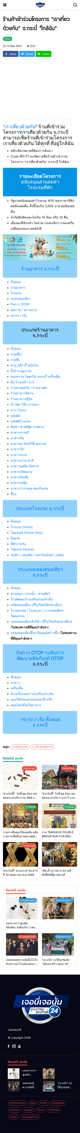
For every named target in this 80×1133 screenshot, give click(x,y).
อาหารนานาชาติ (22, 460)
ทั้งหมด (16, 282)
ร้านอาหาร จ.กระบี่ (40, 269)
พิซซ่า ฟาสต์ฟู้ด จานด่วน (27, 427)
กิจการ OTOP (20, 304)
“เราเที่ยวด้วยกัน (19, 127)
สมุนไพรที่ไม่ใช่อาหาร (26, 705)
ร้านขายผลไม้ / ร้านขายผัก (29, 388)
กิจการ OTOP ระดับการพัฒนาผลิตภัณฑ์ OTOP (40, 655)
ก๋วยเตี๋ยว (17, 354)
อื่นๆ (14, 494)
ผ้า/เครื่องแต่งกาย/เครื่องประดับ (32, 694)
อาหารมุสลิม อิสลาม (25, 466)
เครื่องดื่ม (17, 688)
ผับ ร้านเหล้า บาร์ (22, 382)
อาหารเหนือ (19, 483)
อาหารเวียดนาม (21, 472)
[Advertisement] (40, 86)
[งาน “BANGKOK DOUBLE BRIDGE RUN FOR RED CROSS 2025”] (59, 815)
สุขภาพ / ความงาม (24, 310)
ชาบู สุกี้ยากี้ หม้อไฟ (24, 365)
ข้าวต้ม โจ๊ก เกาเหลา (25, 404)
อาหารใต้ (17, 449)
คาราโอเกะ (18, 410)
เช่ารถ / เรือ (19, 315)
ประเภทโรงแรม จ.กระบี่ (40, 508)
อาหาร (15, 683)
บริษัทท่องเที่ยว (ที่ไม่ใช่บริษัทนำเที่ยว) (36, 605)
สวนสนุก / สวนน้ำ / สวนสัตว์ (30, 594)
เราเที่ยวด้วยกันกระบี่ (42, 746)
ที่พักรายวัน (18, 544)
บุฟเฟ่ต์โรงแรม (21, 421)
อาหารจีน (17, 438)
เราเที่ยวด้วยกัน (20, 746)
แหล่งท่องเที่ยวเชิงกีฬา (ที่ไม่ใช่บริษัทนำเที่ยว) (41, 621)
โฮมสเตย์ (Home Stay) (27, 533)
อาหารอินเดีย (20, 477)
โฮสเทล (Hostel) (22, 549)
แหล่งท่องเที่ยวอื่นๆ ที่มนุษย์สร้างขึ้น (35, 633)
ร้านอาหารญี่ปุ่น (21, 399)
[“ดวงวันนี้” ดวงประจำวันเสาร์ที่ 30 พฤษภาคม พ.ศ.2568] (20, 854)
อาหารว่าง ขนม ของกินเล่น (29, 488)
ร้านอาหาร (18, 288)
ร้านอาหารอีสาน (22, 393)
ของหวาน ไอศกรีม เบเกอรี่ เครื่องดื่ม (35, 376)
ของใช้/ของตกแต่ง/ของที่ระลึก (31, 699)
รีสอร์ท (15, 538)
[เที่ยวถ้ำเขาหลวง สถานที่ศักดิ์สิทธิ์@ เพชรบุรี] (59, 854)
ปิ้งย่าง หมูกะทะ (21, 371)
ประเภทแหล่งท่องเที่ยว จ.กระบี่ (40, 572)
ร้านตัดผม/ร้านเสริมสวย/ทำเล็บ (32, 599)
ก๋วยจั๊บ (15, 360)
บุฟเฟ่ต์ (15, 416)
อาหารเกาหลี (20, 432)
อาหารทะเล (19, 455)
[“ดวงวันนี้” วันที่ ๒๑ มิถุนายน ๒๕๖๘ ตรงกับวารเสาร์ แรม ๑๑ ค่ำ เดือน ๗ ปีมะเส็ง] (59, 777)
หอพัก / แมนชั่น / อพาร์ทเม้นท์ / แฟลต (37, 555)
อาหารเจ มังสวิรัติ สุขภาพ (28, 444)
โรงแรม (16, 293)
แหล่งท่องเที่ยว (20, 299)
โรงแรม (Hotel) (22, 527)
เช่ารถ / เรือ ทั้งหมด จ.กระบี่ (40, 722)
